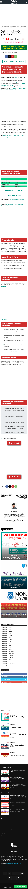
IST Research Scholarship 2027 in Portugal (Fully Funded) (14, 586)
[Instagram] (9, 873)
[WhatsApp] (15, 56)
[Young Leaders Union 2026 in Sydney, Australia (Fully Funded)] (5, 812)
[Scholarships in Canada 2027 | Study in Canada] (5, 772)
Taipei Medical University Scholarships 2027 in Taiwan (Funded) (17, 745)
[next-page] (4, 620)
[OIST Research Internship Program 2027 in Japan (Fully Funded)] (14, 546)
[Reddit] (22, 873)
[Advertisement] (14, 15)
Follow (24, 676)
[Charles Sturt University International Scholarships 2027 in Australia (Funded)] (5, 805)
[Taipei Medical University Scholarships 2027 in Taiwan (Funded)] (5, 745)
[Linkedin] (13, 873)
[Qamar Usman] (2, 52)
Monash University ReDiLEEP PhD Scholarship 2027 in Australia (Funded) (14, 615)
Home (2, 26)
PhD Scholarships (14, 612)
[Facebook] (6, 56)
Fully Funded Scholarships (14, 26)
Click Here (14, 351)
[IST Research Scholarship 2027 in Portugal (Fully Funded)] (14, 575)
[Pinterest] (12, 56)
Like (25, 673)
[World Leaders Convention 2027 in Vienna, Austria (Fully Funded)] (5, 754)
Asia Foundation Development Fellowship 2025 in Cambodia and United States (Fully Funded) (21, 496)
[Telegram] (10, 878)
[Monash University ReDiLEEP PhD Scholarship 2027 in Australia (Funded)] (14, 603)
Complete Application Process (12, 436)
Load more (14, 760)
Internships (14, 555)
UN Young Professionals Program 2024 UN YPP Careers (6, 495)
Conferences (12, 752)
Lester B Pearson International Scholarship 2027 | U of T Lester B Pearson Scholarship (17, 778)
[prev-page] (2, 620)
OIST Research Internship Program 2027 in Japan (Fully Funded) (14, 558)
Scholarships (6, 26)
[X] (9, 56)
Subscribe (24, 682)
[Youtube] (18, 878)
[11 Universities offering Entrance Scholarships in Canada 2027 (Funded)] (5, 786)
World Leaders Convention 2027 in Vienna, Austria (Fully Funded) (18, 754)
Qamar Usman (8, 52)
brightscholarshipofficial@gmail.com (13, 863)
